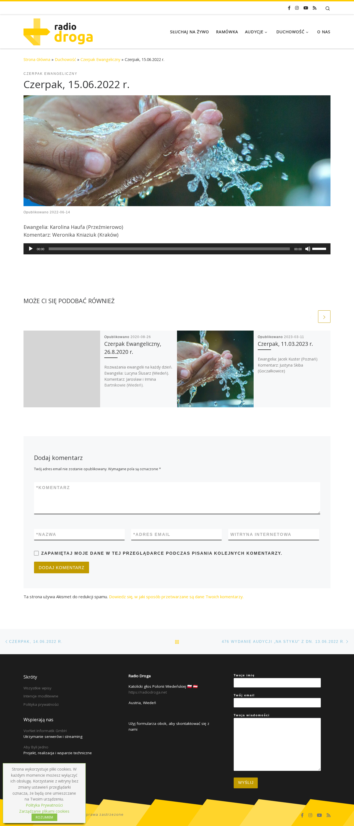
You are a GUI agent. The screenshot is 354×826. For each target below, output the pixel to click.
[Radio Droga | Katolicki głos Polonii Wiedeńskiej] (58, 30)
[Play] (30, 249)
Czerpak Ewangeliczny (100, 59)
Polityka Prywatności (44, 805)
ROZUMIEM (44, 817)
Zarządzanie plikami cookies (44, 811)
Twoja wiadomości (252, 715)
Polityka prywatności (41, 704)
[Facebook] (289, 8)
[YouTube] (305, 8)
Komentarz (53, 487)
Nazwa (46, 534)
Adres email (151, 534)
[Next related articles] (324, 316)
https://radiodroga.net (148, 692)
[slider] (320, 248)
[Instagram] (297, 8)
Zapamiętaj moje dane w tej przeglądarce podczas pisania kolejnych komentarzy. (161, 553)
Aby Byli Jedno (36, 747)
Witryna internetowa (260, 534)
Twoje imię (244, 675)
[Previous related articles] (310, 316)
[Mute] (308, 249)
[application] (177, 248)
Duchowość (65, 59)
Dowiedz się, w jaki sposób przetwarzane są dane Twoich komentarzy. (176, 596)
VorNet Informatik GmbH (45, 730)
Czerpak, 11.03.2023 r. (285, 343)
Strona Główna (37, 59)
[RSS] (314, 8)
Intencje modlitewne (41, 696)
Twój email (244, 695)
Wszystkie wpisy (37, 688)
